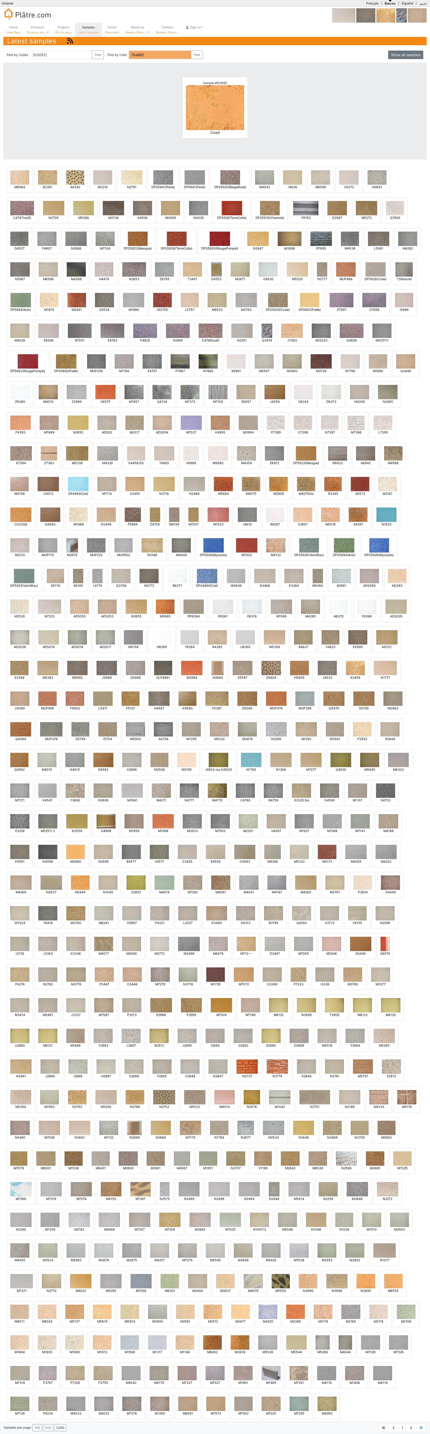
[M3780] (352, 974)
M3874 (247, 739)
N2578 (252, 1107)
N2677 (246, 1137)
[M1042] (279, 1097)
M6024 (47, 1321)
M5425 (271, 1260)
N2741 (334, 1076)
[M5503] (129, 1311)
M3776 (76, 984)
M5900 (135, 739)
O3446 (132, 984)
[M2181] (387, 484)
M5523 (194, 1107)
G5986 (135, 677)
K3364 (294, 585)
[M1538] (73, 1158)
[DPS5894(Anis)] (344, 545)
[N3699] (308, 1281)
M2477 (240, 1321)
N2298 (385, 923)
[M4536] (350, 238)
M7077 (311, 769)
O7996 (374, 310)
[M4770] (217, 790)
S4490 (178, 340)
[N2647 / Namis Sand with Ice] (258, 238)
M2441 (77, 310)
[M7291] (299, 1373)
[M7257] (139, 1219)
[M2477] (240, 1311)
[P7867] (180, 361)
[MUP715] (47, 545)
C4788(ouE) (210, 340)
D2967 (337, 218)
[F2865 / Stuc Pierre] (162, 1066)
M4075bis (306, 493)
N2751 (315, 1107)
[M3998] (289, 238)
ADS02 (107, 432)
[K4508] (142, 208)
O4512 (48, 493)
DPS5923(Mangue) (138, 248)
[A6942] (365, 453)
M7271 (20, 800)
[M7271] (19, 790)
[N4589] (47, 852)
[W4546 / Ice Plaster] (236, 576)
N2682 (80, 1137)
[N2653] (134, 269)
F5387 (217, 708)
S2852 (136, 892)
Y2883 (103, 1045)
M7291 (299, 1383)
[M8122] (278, 1005)
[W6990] (218, 453)
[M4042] (131, 1373)
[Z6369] (20, 392)
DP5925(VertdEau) (24, 585)
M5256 (106, 1107)
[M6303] (398, 760)
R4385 (217, 647)
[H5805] (299, 668)
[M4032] (103, 1403)
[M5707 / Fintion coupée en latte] (363, 1066)
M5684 (223, 493)
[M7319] (51, 1189)
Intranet (7, 3)
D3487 (275, 953)
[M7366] (21, 1189)
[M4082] (327, 1403)
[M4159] (174, 514)
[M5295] (111, 1281)
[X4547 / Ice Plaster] (47, 790)
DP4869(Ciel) (78, 493)
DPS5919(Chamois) (270, 218)
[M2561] (185, 1311)
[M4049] (181, 545)
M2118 (378, 1321)
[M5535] (297, 269)
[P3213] (131, 1005)
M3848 (357, 1199)
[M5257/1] (381, 330)
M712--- (246, 953)
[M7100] (218, 392)
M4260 (306, 892)
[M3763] (246, 300)
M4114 (383, 1383)
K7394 (21, 463)
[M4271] (161, 790)
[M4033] (75, 1403)
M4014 (224, 1107)
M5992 (77, 677)
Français (372, 3)
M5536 (267, 1352)
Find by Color (117, 55)
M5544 (296, 1352)
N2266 (276, 739)
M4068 (109, 1229)
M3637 (225, 1291)
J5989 (107, 677)
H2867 (106, 1076)
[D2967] (337, 208)
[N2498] (219, 1189)
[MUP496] (47, 698)
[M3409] (170, 208)
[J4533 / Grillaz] (327, 668)
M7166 (250, 1015)
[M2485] (375, 1158)
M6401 (101, 1168)
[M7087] (103, 1005)
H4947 (159, 708)
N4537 (51, 892)
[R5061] (223, 606)
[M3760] (75, 913)
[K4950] (220, 422)
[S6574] (385, 943)
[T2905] (334, 1005)
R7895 (321, 248)
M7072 (244, 984)
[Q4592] (19, 760)
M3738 (113, 218)
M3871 (240, 279)
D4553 (216, 279)
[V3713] (329, 913)
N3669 (332, 1137)
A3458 (355, 677)
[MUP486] (346, 269)
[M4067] (182, 1158)
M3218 (103, 187)
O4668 (106, 831)
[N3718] (188, 974)
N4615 (75, 769)
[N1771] (385, 668)
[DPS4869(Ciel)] (207, 576)
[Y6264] (190, 637)
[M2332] (219, 729)
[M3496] (189, 943)
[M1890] (74, 1342)
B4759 (273, 800)
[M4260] (305, 882)
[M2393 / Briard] (397, 576)
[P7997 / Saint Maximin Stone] (341, 300)
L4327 (188, 923)
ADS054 (162, 432)
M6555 (393, 1291)
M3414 (20, 1015)
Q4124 (162, 401)
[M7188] (124, 361)
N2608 (103, 800)
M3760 (76, 923)
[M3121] (387, 637)
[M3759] (162, 300)
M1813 (102, 1352)
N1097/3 (259, 1229)
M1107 (357, 800)
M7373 (190, 401)
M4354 (246, 463)
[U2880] (19, 1035)
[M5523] (194, 1097)
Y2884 (355, 1045)
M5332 (299, 861)
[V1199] (263, 1158)
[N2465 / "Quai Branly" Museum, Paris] (388, 392)
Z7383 (49, 463)
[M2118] (378, 1311)
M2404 (197, 1291)
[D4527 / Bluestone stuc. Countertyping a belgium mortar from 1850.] (19, 238)
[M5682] (76, 1250)
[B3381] (47, 177)
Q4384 (20, 739)
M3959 (157, 1321)
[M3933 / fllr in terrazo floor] (192, 821)
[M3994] (248, 422)
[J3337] (75, 1005)
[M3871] (240, 269)
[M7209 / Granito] (170, 1219)
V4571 (159, 861)
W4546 (236, 585)
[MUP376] (51, 729)
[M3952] (327, 1250)
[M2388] (295, 1311)
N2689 (134, 1137)
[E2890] (271, 1035)
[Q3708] (121, 576)
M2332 (219, 739)
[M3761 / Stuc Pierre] (334, 882)
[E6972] (274, 453)
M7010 (372, 1229)
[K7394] (21, 453)
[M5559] (281, 1281)
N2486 (265, 585)
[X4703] (385, 790)
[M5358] (274, 637)
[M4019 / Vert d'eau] (164, 882)
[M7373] (190, 392)
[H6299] (162, 637)
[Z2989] (76, 392)
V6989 (191, 463)
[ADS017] (105, 637)
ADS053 (107, 616)
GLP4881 (163, 677)
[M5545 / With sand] (215, 1250)
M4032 (104, 1413)
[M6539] (318, 1158)
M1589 (281, 616)
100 (37, 1428)
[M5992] (77, 668)
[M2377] (380, 974)
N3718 (188, 984)
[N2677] (245, 1127)
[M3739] (321, 361)
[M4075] (251, 484)
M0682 (386, 1137)
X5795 (364, 708)
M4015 (47, 769)
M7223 (50, 616)
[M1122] (108, 1127)
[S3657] (302, 514)
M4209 (356, 861)
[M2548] (331, 943)
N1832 (386, 524)
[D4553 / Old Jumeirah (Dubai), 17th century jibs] (216, 269)
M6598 (320, 187)
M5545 (215, 1260)
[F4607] (46, 238)
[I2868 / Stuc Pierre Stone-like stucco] (78, 1066)
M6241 (104, 923)
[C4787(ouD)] (22, 208)
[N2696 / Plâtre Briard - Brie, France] (103, 852)
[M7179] (190, 1127)
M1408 (355, 1383)
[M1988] (133, 300)
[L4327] (187, 913)
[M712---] (246, 943)
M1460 (20, 1137)
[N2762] (47, 974)
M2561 (185, 1321)
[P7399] (276, 422)
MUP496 (47, 708)
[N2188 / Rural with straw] (152, 545)
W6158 (133, 647)
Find (98, 55)
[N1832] (386, 514)
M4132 (276, 555)
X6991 (236, 371)
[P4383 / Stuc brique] (20, 422)
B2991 (341, 585)
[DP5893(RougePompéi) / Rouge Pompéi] (28, 361)
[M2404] (197, 1281)
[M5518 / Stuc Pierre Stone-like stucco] (327, 1035)
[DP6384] (193, 606)
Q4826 (351, 340)
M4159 (174, 524)
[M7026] (49, 1127)
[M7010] (371, 1219)
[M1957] (134, 392)
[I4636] (292, 177)
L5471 (103, 708)
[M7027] (215, 1373)
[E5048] (247, 698)
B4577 (131, 861)
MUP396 (305, 708)
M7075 (187, 1260)
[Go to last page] (421, 1427)
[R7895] (321, 238)
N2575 (165, 1199)
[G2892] (243, 1035)
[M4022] (80, 1281)
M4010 (48, 401)
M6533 (217, 310)
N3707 (236, 1168)
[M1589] (281, 606)
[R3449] (360, 943)
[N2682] (79, 1127)
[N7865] (208, 361)
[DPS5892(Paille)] (66, 361)
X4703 (386, 800)
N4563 (50, 524)
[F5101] (131, 698)
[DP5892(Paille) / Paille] (309, 300)
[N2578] (252, 1097)
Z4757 (152, 371)
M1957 (134, 401)
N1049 (108, 892)
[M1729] (215, 974)
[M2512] (213, 1311)
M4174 (327, 1383)
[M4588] (76, 269)
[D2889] (299, 1035)
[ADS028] (19, 637)
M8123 (362, 1015)
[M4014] (224, 1097)
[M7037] (191, 422)
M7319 (51, 1199)
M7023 (218, 524)
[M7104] (105, 238)
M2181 (387, 493)
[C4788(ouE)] (210, 330)
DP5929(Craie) (376, 279)
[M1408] (354, 1373)
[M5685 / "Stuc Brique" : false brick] (165, 606)
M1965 (271, 1383)
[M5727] (74, 1311)
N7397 (330, 432)
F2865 (162, 1076)
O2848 (190, 1076)
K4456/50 (136, 463)
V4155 (357, 923)
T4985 (164, 463)
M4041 (249, 892)
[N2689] (134, 1127)
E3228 (20, 831)
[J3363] (47, 943)
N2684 (218, 677)
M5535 (297, 279)
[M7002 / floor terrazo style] (220, 821)
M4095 (20, 1260)
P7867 (180, 371)
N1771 (385, 677)
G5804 (271, 677)
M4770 (217, 800)
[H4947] (159, 698)
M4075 (251, 493)
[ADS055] (79, 606)
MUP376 (51, 739)
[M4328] (107, 453)
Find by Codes (17, 55)
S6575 (105, 401)
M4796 (19, 493)
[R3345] (333, 484)
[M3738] (113, 208)
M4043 (264, 187)
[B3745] (273, 913)
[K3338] (75, 943)
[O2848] (190, 1066)
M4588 (76, 279)
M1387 (140, 1199)
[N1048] (316, 1219)
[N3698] (337, 1281)
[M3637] (225, 1281)
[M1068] (163, 821)
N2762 (48, 984)
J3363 (48, 953)
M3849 (243, 1260)
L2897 (131, 1045)
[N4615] (74, 760)
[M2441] (76, 300)
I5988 (404, 310)
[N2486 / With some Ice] (264, 576)
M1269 (160, 1413)
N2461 (21, 1076)
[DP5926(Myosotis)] (213, 545)
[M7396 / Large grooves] (356, 422)
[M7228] (370, 1342)
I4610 (247, 524)
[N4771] (189, 790)
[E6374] (252, 606)
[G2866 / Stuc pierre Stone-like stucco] (134, 1066)
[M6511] (19, 1311)
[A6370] (338, 606)
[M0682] (387, 1127)
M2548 (331, 953)
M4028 (20, 340)
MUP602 (123, 555)
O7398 (303, 432)
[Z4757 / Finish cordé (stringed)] (152, 361)
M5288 (83, 218)
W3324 (20, 923)
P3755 (103, 1383)
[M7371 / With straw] (21, 1281)
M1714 (107, 493)
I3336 (324, 984)
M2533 (48, 1260)
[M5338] (77, 453)
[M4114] (382, 1373)
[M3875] (131, 1250)
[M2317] (134, 422)
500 (48, 1428)
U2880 (20, 1045)
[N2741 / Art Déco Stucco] (334, 1066)
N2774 (277, 1076)
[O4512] (48, 484)
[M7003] (246, 545)
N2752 (164, 1107)
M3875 (132, 1260)
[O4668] (106, 821)
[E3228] (19, 821)
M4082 (327, 1413)
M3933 (192, 831)
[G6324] (303, 392)
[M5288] (83, 208)
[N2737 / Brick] (247, 1066)
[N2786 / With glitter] (135, 1097)
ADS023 (321, 340)
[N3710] (51, 1281)
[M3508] (159, 760)
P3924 (363, 892)
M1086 (332, 831)
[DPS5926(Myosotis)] (379, 545)
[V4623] (330, 637)
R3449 (361, 953)
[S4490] (178, 330)
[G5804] (271, 668)
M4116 (407, 1107)
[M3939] (240, 1342)
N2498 (219, 1199)
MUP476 (276, 708)
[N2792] (77, 1097)
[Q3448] (405, 361)
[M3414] (19, 1005)
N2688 (76, 248)
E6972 (274, 463)
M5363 (48, 677)
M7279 (160, 984)
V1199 (263, 1168)
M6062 (212, 1352)
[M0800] (128, 1158)
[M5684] (223, 484)
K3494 (217, 923)
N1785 (251, 769)
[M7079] (18, 1158)
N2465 (388, 401)
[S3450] (134, 484)
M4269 (21, 892)
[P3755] (103, 1373)
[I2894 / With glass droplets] (215, 1035)
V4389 (20, 708)
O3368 (272, 984)
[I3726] (19, 943)
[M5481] (47, 1005)
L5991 (378, 248)
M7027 (215, 1383)
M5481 (48, 1015)
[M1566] (129, 1342)
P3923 (362, 739)
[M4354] (246, 453)
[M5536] (267, 1342)
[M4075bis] (306, 484)
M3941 (132, 800)
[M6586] (48, 269)
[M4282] (407, 238)
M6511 (20, 1321)
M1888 (75, 1045)
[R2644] (390, 729)
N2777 (322, 279)
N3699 (308, 1291)
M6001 (46, 1168)
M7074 (81, 1199)
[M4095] (19, 1250)
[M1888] (75, 1035)
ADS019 (49, 647)
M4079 (253, 1291)
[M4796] (19, 484)
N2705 (54, 218)
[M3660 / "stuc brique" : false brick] (75, 852)
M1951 (208, 1168)
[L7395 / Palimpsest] (383, 422)
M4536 (350, 248)
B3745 (273, 923)
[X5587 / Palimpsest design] (242, 668)
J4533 (327, 677)
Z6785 (165, 279)
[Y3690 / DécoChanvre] (75, 790)
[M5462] (318, 576)
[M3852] (354, 1250)
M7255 (299, 1413)
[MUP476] (276, 698)
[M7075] (187, 1250)
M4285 (310, 616)
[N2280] (21, 1219)
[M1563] (49, 1097)
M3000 (359, 401)
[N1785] (251, 760)
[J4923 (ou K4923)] (218, 760)
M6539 (317, 1168)
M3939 (240, 1352)
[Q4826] (351, 330)
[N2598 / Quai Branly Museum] (346, 1158)
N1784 (219, 1137)
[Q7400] (395, 208)
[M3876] (103, 1250)
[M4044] (345, 1342)
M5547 (264, 371)
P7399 (276, 432)
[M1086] (332, 821)
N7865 (208, 371)
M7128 (20, 1413)
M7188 (124, 371)
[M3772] (159, 943)
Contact (167, 29)
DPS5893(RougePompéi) (219, 248)
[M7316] (20, 1373)
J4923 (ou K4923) (218, 769)
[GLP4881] (163, 668)
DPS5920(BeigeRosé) (230, 187)
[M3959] (157, 1311)
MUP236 (96, 371)
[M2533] (48, 1250)
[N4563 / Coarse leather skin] (50, 514)
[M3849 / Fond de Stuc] (243, 1250)
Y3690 (75, 800)
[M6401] (101, 1158)
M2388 (295, 1321)
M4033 (76, 1413)
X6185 (78, 585)
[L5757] (190, 300)
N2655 (136, 616)
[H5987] (20, 269)
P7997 (341, 310)
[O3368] (272, 974)
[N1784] (219, 1127)
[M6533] (217, 300)
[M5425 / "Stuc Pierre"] (271, 1250)
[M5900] (135, 729)
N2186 (350, 1107)
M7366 (21, 1199)
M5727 (75, 1321)
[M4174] (326, 1373)
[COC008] (20, 514)
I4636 (292, 187)
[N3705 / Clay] (360, 1127)
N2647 (258, 248)
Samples (88, 29)
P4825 (145, 340)
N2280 (21, 1229)
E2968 (161, 1015)
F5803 (75, 708)
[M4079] (253, 1281)
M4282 (408, 248)
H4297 (276, 831)
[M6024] (47, 1311)
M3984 (192, 677)
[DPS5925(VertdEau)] (309, 545)
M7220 (271, 1413)
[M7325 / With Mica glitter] (402, 1158)
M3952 (327, 1260)
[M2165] (350, 1311)
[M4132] (275, 545)
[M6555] (393, 1281)
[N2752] (164, 1097)
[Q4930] (341, 760)
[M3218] (102, 177)
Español (407, 3)
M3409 (170, 218)
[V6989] (191, 453)
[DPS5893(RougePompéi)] (220, 238)
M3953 (399, 1229)
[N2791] (131, 177)
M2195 (187, 769)
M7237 (187, 1383)
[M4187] (276, 882)
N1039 (344, 1229)
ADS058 (369, 585)
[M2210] (19, 545)
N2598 (346, 1168)
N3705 (360, 1137)
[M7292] (192, 882)
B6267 (275, 524)
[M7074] (81, 1189)
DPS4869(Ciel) (207, 585)
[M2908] (278, 484)
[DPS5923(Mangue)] (138, 238)
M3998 (289, 248)
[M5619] (102, 1311)
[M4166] (388, 821)
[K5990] (357, 637)
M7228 (371, 1352)
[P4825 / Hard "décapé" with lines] (145, 330)
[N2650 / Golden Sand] (78, 422)
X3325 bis (301, 800)
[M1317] (157, 1342)
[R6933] (337, 453)
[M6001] (46, 1158)
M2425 (268, 1321)
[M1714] (106, 484)
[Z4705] (155, 514)
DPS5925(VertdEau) (309, 555)
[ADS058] (369, 576)
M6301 (170, 1291)
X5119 (55, 585)
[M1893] (47, 1342)
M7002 (220, 831)
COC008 (20, 524)
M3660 (75, 861)
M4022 (81, 1291)
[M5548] (287, 1219)
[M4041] (248, 882)
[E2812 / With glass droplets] (391, 1066)
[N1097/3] (259, 1219)
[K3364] (293, 576)
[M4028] (19, 330)
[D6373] (331, 392)
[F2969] (191, 1005)
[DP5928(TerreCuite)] (232, 208)
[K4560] (187, 698)
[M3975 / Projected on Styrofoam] (72, 545)
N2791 (132, 187)
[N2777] (322, 269)
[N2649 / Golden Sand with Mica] (303, 1127)
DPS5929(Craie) (278, 310)
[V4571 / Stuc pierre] (159, 852)
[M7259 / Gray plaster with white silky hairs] (50, 1219)
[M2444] (80, 882)
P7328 (75, 1383)
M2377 (381, 984)
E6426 (49, 340)
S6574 (385, 953)
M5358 (274, 647)
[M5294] (20, 1097)
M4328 (107, 463)
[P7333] (298, 974)
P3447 (104, 984)
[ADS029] (396, 606)
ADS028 (20, 647)
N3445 (106, 524)
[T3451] (192, 269)
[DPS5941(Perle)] (163, 177)
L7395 (383, 432)
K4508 (143, 218)
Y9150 (306, 218)
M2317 (135, 432)
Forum (112, 29)
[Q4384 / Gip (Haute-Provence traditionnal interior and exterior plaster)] (20, 729)
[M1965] (271, 1373)
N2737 (247, 1076)
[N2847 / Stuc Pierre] (218, 1066)
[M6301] (170, 1281)
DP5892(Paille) (310, 310)
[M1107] (357, 790)
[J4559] (274, 392)
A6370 (339, 616)
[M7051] (193, 514)
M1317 (157, 1352)
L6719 (97, 585)
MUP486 (346, 279)
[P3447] (104, 974)
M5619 (102, 1321)
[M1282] (306, 729)
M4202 (386, 861)
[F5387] (216, 698)
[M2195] (186, 760)
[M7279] (160, 974)
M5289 (322, 1352)
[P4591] (365, 15)
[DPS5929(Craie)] (278, 300)
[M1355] (191, 729)
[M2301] (248, 821)
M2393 (397, 585)
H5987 (20, 279)
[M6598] (320, 177)
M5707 (363, 1076)
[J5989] (107, 668)
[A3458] (385, 15)
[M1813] (102, 1342)
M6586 (48, 279)
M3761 (335, 892)
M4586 (393, 463)
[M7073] (215, 1403)
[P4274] (19, 974)
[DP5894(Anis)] (21, 300)
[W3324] (19, 913)
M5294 (20, 1107)
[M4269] (21, 882)
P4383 (20, 432)
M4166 (388, 831)
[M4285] (310, 606)
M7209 (170, 1229)
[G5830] (268, 269)
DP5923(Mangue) (306, 463)
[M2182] (79, 1219)
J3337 (76, 1015)
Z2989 (77, 401)
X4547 (47, 800)
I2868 (78, 1076)
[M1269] (159, 1403)
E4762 (112, 340)
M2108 (406, 1321)
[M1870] (49, 300)
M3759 (162, 310)
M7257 (140, 1229)
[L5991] (378, 238)
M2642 (290, 1168)
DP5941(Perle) (194, 187)
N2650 (78, 432)
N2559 (77, 831)
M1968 (78, 524)
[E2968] (161, 1005)
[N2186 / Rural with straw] (349, 1097)
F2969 (191, 1015)
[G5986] (135, 668)
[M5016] (330, 514)
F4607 (47, 248)
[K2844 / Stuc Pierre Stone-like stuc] (306, 1066)
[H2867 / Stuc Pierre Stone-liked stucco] (106, 1066)
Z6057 (246, 401)
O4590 (329, 800)
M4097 (220, 892)
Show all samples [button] (405, 55)
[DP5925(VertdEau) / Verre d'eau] (24, 576)
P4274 (20, 984)
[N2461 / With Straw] (21, 1066)
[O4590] (329, 790)
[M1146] (185, 1342)
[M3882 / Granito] (200, 1219)
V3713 (329, 923)
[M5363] (47, 668)
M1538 (74, 1168)
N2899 (306, 1015)
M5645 (369, 769)
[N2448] (274, 1189)
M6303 (398, 769)
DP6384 (193, 616)
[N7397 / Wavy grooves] (330, 422)
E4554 (216, 861)
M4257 (160, 1260)
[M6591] (187, 1403)
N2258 (328, 1199)
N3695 (366, 1291)
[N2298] (385, 913)
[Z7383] (49, 453)
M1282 (306, 739)
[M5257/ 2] (47, 821)
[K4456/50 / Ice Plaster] (136, 453)
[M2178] (323, 1311)
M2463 (393, 708)
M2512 (213, 1321)
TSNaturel (404, 279)
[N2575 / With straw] (165, 1189)
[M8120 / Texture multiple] (390, 1005)
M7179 (191, 1137)
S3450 (135, 493)
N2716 (164, 493)
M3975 (72, 555)
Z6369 (20, 401)
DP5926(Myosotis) (213, 555)
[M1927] (304, 821)
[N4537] (51, 882)
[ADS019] (48, 637)
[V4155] (357, 913)
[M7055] (303, 943)
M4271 (161, 800)
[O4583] (244, 852)
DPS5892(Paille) (66, 371)
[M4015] (46, 760)
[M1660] (378, 361)
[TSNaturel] (404, 269)
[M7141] (360, 821)
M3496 (189, 953)
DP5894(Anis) (20, 310)
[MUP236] (96, 361)
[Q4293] (301, 913)
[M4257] (159, 1250)
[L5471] (103, 698)
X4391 (358, 524)
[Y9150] (305, 208)
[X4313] (245, 913)
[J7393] (292, 330)
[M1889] (49, 422)
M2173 (327, 861)
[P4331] (159, 913)
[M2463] (392, 698)
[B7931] (80, 330)
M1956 (134, 831)
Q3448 (405, 371)
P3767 (48, 1383)
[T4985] (164, 453)
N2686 (161, 1137)
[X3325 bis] (301, 790)
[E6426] (48, 330)
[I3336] (324, 974)
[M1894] (19, 1342)
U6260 (245, 647)
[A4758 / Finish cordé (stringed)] (163, 729)
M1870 (49, 310)
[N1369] (281, 760)
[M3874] (247, 729)
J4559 (275, 401)
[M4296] (272, 852)
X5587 (242, 677)
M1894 (20, 1352)
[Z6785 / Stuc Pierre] (164, 269)
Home (13, 29)
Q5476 (334, 708)
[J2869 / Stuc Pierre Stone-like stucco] (50, 1066)
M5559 (280, 1291)
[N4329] (198, 208)
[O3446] (132, 974)
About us (136, 29)
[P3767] (48, 1373)
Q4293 (302, 923)
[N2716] (164, 484)
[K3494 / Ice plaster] (216, 913)
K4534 (104, 310)
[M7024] (221, 1005)
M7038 (299, 1260)
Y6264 (190, 647)
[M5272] (366, 208)
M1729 (216, 984)
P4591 (20, 861)
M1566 (130, 1352)
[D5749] (80, 729)
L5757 (189, 310)
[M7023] (218, 514)
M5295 (111, 1291)
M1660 (378, 371)
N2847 (218, 1076)
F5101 (130, 708)
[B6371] (177, 576)
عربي (423, 3)
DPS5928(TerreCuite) (176, 248)
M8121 (48, 1045)
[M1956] (134, 821)
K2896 (132, 769)
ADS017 (105, 647)
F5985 (133, 524)
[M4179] (159, 1373)
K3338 (76, 953)
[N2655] (136, 606)
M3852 (355, 1260)
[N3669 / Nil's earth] (332, 1127)
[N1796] (350, 361)
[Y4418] (47, 913)
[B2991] (341, 576)
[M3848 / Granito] (357, 1189)
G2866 (134, 1076)
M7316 (20, 1383)
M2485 (375, 1168)
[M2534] (273, 1127)
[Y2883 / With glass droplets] (103, 1035)
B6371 (177, 585)
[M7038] (299, 1250)
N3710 (51, 1291)
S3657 (303, 524)
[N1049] (108, 882)
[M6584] (19, 177)
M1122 (109, 1137)
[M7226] (398, 1342)
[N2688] (76, 238)
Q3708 (121, 585)
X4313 (245, 923)
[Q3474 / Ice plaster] (401, 15)
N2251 (242, 340)
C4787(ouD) (22, 218)
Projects (63, 29)
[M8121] (47, 1035)
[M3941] (132, 790)
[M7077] (311, 760)
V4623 (330, 647)
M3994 (248, 432)
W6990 (218, 463)
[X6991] (236, 361)
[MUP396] (304, 698)
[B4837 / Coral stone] (303, 637)
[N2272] (387, 1189)
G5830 (268, 279)
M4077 (104, 953)
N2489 (189, 1199)
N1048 (316, 1229)
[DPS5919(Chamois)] (270, 208)
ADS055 (79, 616)
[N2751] (314, 1097)
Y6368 (367, 616)
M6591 (188, 1413)
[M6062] (212, 1342)
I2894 (215, 1045)
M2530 (19, 616)
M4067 (182, 1168)
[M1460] (20, 1127)
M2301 (248, 831)
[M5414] (299, 1189)
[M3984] (191, 668)
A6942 (366, 463)
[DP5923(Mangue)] (306, 453)
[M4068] (109, 1219)
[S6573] (360, 484)
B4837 (303, 647)
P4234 (48, 1413)
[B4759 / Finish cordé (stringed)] (273, 790)
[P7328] (75, 1373)
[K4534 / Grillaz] (104, 300)
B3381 (47, 187)
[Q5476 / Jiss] (333, 698)
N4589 (48, 861)
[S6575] (105, 392)
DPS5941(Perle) (163, 187)
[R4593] (103, 760)
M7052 (243, 1413)
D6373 (331, 401)
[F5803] (75, 698)
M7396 (356, 432)
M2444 (80, 892)
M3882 (200, 1229)
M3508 (159, 769)
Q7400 (395, 218)
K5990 (358, 647)
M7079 (19, 1168)
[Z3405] (187, 852)
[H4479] (104, 269)
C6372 (349, 187)
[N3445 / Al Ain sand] (106, 514)
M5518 (327, 1045)
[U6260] (245, 637)
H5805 (299, 677)
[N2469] (194, 484)
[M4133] (378, 1097)
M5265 (384, 1045)
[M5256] (106, 1097)
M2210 (20, 555)
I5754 (107, 739)
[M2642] (290, 1158)
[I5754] (107, 729)
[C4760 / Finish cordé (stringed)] (245, 790)
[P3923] (362, 729)
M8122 (279, 1015)
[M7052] (243, 1403)
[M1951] (208, 1158)
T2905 (335, 1015)
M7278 (132, 1413)
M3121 (387, 647)
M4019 (164, 892)
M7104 (105, 248)
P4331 (160, 923)
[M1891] (156, 1158)
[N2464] (249, 1189)
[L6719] (97, 576)
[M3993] (292, 361)
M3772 (160, 953)
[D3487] (275, 943)
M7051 (194, 524)
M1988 (134, 310)
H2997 (132, 923)
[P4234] (47, 1403)
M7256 (141, 1291)
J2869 (50, 1076)
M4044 (345, 1352)
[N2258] (328, 1189)
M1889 (49, 432)
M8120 (391, 1015)
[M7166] (250, 1005)
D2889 (299, 1045)
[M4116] (406, 1097)
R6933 (338, 463)
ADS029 (396, 616)
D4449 (390, 892)
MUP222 (96, 555)
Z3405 (187, 861)
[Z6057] (246, 392)
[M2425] (268, 1311)
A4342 (75, 187)
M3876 (104, 1260)
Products (36, 29)
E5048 (247, 708)
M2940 (131, 953)
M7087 (104, 1015)
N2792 (77, 1107)
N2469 (194, 493)
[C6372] (349, 177)
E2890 (271, 1045)
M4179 (159, 1383)
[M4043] (264, 177)
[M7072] (244, 974)
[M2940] (131, 943)
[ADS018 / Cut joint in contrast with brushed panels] (77, 637)
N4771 (189, 800)
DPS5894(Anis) (344, 555)
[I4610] (247, 514)
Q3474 (267, 340)
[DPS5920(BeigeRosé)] (230, 177)
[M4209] (356, 852)
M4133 (379, 1107)
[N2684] (217, 668)
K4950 (220, 432)
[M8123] (362, 1005)
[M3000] (359, 392)
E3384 (19, 677)
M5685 (165, 616)
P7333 (298, 984)
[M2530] (19, 606)
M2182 (79, 1229)
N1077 (384, 1260)
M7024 (221, 1015)
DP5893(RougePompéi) (27, 371)
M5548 (287, 1229)
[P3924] (362, 882)
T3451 (192, 279)
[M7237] (187, 1373)
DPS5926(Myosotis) (379, 555)
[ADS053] (417, 15)
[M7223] (343, 15)
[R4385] (217, 637)
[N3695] (366, 1281)
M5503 (130, 1321)
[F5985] (133, 514)
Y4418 (48, 923)
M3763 (246, 310)
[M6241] (103, 913)
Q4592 (19, 769)
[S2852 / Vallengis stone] (136, 882)
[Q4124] (162, 392)
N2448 (274, 1199)
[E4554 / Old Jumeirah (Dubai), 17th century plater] (215, 852)
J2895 (187, 1045)
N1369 (281, 769)
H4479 (104, 279)
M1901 (243, 1383)
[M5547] (264, 361)
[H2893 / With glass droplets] (377, 177)
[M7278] (131, 1403)
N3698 (337, 1291)
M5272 (366, 218)
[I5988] (404, 300)
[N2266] (276, 729)
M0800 (128, 1168)
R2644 (390, 739)
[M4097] (220, 882)
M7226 (398, 1352)
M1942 (335, 739)
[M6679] (218, 943)
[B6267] (275, 514)
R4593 (103, 769)
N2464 (249, 1199)
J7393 (292, 340)
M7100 (218, 401)
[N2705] (53, 208)
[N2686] (161, 1127)
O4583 (245, 861)
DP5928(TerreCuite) (232, 218)
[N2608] (103, 790)
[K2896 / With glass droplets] (132, 760)
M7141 (360, 831)
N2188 (152, 555)
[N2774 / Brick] (277, 1066)
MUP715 (48, 555)
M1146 (185, 1352)
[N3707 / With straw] (235, 1158)
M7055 (303, 953)
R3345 (333, 493)
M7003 (246, 555)
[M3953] (399, 1219)
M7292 (193, 892)
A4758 (163, 739)
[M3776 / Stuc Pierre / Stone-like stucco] (76, 974)
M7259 (50, 1229)
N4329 (199, 218)
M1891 (156, 1168)
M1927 (304, 831)
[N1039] (344, 1219)
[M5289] (323, 1342)
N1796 (350, 371)
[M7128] (19, 1403)
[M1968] (78, 514)
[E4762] (112, 330)
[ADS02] (106, 422)
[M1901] (243, 1373)
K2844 (307, 1076)
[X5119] (55, 576)
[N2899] (306, 1005)
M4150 (111, 1199)
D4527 (19, 248)
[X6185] (78, 576)
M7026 (49, 1137)
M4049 (181, 555)
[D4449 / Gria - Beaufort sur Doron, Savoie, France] (390, 882)
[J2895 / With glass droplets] (187, 1035)
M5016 (330, 524)
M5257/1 (382, 340)
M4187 (277, 892)
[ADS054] (162, 422)
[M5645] (369, 760)
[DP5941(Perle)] (195, 177)
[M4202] (386, 852)
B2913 (159, 1045)
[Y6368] (366, 606)
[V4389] (19, 698)
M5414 (299, 1199)
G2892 (243, 1045)
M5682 (76, 1260)
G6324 (303, 401)
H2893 (377, 187)
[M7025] (230, 1219)
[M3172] (149, 576)
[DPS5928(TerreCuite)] (177, 238)
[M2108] (406, 1311)
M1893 (47, 1352)
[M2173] (327, 852)
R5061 (223, 616)
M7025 (230, 1229)
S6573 (360, 493)
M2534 (273, 1137)
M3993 (292, 371)
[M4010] (48, 392)
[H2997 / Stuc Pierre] (131, 913)
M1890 (75, 1352)
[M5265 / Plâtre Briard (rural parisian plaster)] (384, 1035)
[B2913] (159, 1035)
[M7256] (141, 1281)
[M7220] (271, 1403)
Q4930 (341, 769)
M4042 (131, 1383)
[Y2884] (355, 1035)
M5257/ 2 (48, 831)
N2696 (103, 861)
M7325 (402, 1168)
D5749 (80, 739)
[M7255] (299, 1403)
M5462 (317, 585)
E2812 (391, 1076)
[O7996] (374, 300)
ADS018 (77, 647)
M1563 (49, 1107)
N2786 (135, 1107)
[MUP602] (123, 545)
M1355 (191, 739)
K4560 (188, 708)
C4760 (245, 800)
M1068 (163, 831)
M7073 (216, 1413)
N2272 (387, 1199)
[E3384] (19, 668)
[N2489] (189, 1189)
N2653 (134, 279)
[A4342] (75, 177)
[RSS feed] (70, 41)
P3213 (132, 1015)
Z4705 (155, 524)
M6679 (218, 953)
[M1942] (335, 729)
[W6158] (133, 637)
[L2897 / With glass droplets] (131, 1035)
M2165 (351, 1321)
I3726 (20, 953)
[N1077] (384, 1250)
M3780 (353, 984)
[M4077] (103, 943)
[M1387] (140, 1189)
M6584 (19, 187)
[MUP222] (96, 545)
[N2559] (77, 821)
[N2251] (242, 330)
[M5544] (296, 1342)
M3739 (321, 371)
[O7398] (303, 422)
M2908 (278, 493)
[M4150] (111, 1189)
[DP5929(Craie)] (376, 269)
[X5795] (363, 698)
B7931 (79, 340)
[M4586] (393, 453)
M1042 (280, 1107)
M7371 (22, 1291)
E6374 (252, 616)
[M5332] (299, 852)
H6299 (162, 647)
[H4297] (276, 821)
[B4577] (131, 852)
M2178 (323, 1321)
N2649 (304, 1137)
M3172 (149, 585)
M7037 (191, 432)
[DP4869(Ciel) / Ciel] (78, 484)
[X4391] (358, 514)
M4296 (272, 861)
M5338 (77, 463)
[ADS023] (321, 330)
